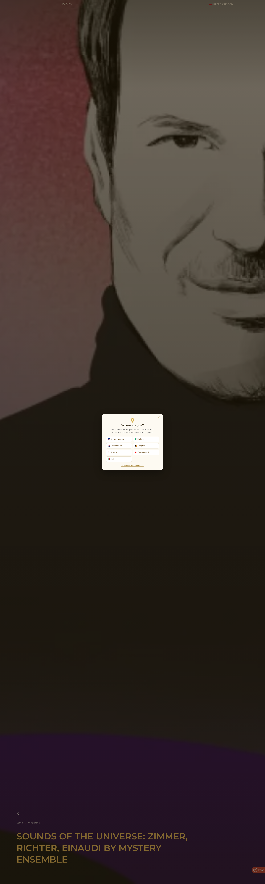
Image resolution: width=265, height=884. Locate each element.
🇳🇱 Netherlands (115, 446)
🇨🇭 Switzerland (142, 452)
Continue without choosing (132, 466)
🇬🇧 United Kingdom (116, 439)
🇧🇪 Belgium (140, 446)
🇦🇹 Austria (112, 452)
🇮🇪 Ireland (139, 439)
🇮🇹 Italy (111, 459)
